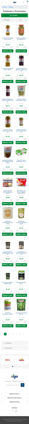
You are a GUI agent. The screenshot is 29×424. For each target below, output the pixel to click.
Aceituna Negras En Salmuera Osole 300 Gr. (21, 70)
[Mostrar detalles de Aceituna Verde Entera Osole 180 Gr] (21, 90)
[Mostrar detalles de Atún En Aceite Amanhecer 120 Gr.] (21, 152)
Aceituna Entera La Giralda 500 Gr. (21, 38)
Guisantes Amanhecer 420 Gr (8, 313)
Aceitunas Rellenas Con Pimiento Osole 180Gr (7, 161)
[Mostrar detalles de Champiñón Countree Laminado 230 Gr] (21, 213)
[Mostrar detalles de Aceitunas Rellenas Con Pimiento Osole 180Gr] (7, 152)
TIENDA (5, 7)
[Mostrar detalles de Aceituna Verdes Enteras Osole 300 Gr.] (21, 121)
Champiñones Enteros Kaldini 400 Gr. (21, 253)
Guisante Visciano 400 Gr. (21, 283)
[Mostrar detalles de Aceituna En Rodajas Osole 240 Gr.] (7, 29)
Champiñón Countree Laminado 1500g (7, 222)
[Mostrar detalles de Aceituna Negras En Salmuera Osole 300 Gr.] (21, 60)
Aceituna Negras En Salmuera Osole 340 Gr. (7, 100)
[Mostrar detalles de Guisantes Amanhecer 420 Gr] (7, 304)
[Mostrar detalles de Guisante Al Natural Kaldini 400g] (7, 274)
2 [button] (12, 366)
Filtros (14, 15)
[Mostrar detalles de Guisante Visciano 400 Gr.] (21, 274)
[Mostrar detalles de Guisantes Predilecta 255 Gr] (21, 304)
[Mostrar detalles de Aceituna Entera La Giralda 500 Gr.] (21, 29)
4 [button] (15, 366)
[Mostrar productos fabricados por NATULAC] (21, 360)
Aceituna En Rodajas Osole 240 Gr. (7, 38)
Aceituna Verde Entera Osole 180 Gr (21, 100)
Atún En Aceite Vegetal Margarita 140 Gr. (8, 192)
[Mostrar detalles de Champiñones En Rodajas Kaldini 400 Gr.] (7, 243)
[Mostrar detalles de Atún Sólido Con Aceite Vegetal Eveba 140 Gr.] (21, 182)
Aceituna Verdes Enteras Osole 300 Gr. (21, 131)
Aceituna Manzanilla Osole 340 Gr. (7, 69)
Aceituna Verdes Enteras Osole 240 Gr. (8, 131)
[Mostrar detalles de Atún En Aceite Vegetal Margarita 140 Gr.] (7, 182)
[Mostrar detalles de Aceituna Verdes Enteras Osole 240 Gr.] (7, 121)
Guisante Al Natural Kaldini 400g (7, 283)
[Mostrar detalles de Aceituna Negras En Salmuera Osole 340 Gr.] (7, 90)
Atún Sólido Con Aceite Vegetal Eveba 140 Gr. (21, 192)
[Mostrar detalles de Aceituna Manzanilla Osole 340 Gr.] (7, 60)
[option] (8, 360)
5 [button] (16, 366)
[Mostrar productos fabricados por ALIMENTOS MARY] (7, 360)
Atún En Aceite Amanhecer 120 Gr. (21, 161)
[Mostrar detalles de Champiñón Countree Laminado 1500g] (7, 213)
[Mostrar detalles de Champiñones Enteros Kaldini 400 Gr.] (21, 243)
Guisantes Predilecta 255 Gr (21, 313)
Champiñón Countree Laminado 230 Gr (21, 222)
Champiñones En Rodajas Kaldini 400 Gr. (7, 253)
